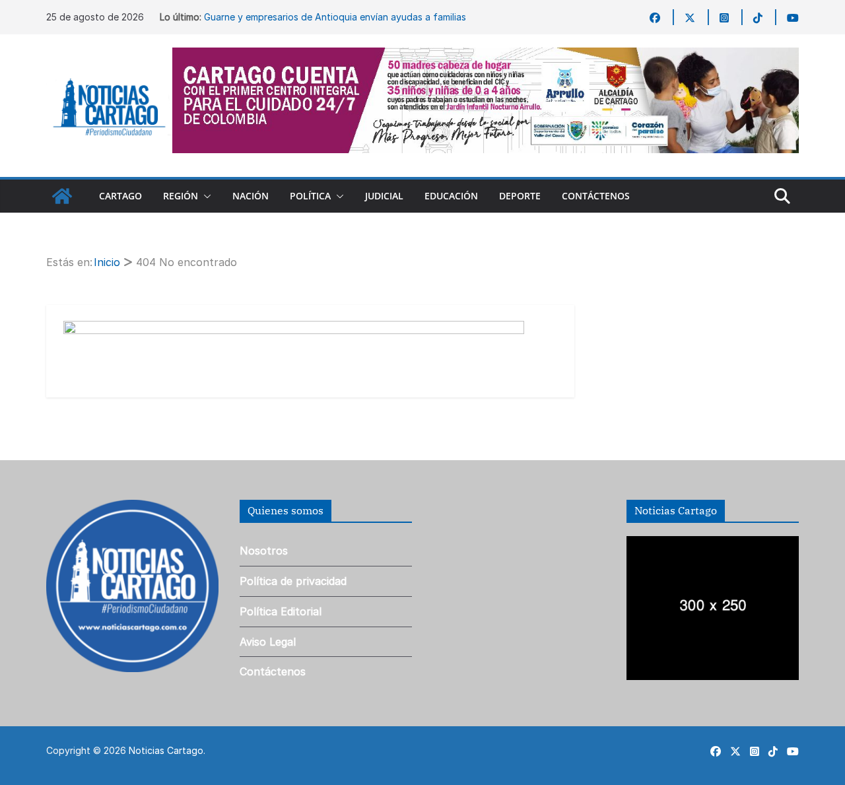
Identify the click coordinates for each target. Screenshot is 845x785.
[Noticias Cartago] (62, 196)
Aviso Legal (268, 641)
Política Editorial (280, 611)
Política (310, 195)
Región (180, 195)
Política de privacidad (293, 581)
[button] (204, 196)
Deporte (520, 195)
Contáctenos (596, 195)
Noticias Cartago (166, 750)
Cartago (120, 195)
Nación (250, 195)
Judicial (384, 195)
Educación (451, 195)
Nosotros (264, 550)
